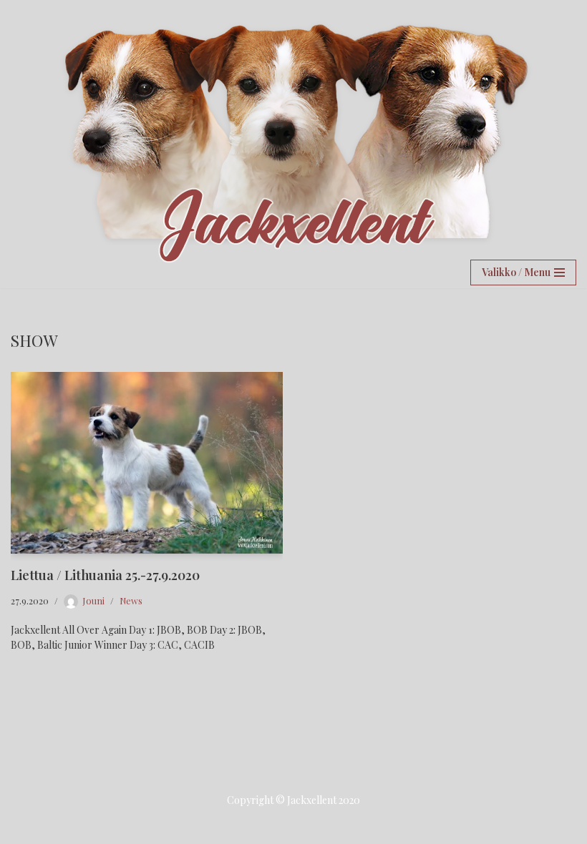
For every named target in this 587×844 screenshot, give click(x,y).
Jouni (93, 600)
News (131, 600)
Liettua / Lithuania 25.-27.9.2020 (105, 575)
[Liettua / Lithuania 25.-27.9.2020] (147, 463)
